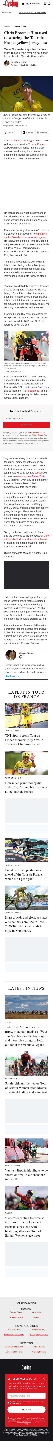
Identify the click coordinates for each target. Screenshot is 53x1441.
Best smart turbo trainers (14, 1335)
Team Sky (25, 140)
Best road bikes (14, 1330)
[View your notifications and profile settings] (23, 4)
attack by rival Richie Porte (30, 476)
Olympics (36, 1317)
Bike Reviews (39, 1347)
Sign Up (26, 1409)
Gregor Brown (20, 62)
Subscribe (36, 4)
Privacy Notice (37, 435)
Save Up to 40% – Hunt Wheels (32, 13)
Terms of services (35, 432)
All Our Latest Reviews (14, 1347)
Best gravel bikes (39, 1330)
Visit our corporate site (39, 1430)
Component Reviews (14, 1352)
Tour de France (20, 26)
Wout (38, 472)
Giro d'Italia (36, 1312)
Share (11, 132)
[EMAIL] (21, 657)
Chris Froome (11, 140)
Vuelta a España (16, 1317)
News (35, 65)
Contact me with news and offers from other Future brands (27, 1402)
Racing (7, 26)
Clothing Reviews (39, 1352)
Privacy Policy (36, 1420)
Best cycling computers (39, 1335)
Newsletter (44, 132)
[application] (26, 574)
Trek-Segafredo (30, 390)
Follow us (29, 132)
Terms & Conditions (24, 1422)
